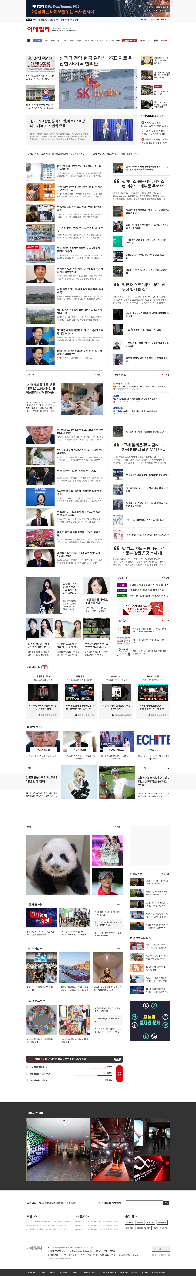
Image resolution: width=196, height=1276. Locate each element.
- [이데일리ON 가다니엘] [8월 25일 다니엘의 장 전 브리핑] (97, 1221)
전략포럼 (140, 1222)
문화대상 (129, 1222)
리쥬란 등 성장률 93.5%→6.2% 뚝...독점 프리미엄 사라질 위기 (155, 124)
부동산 (79, 40)
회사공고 (42, 1272)
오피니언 (110, 40)
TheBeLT (111, 154)
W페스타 (150, 1222)
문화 (87, 40)
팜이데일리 (155, 116)
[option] (76, 19)
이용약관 (74, 1272)
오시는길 (52, 1272)
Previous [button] (52, 768)
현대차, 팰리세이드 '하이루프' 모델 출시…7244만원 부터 (108, 923)
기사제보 (145, 1272)
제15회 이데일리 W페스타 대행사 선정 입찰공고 (57, 1203)
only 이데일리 (122, 383)
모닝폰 (116, 396)
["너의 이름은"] (58, 836)
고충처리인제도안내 (108, 1272)
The (165, 40)
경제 (53, 40)
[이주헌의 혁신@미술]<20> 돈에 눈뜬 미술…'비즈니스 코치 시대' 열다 (108, 1030)
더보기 (99, 375)
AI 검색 (37, 41)
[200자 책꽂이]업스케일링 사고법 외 (107, 1019)
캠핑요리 (129, 1228)
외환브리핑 (118, 408)
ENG (145, 20)
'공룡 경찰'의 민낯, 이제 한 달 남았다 (147, 590)
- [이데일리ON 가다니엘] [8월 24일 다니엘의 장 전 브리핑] (97, 1225)
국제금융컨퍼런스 (143, 1228)
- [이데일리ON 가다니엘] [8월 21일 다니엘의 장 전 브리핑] (97, 1229)
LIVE (29, 20)
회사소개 (31, 1272)
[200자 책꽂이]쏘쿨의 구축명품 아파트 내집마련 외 (107, 1009)
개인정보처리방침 (158, 1272)
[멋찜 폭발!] (107, 869)
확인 (166, 1203)
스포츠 (100, 40)
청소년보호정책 (89, 1272)
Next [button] (54, 768)
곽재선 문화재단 (160, 1228)
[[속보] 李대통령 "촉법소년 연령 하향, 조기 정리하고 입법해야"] (64, 361)
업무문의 (63, 1272)
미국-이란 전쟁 (124, 154)
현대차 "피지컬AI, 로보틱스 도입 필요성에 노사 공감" (108, 934)
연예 (93, 40)
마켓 (155, 40)
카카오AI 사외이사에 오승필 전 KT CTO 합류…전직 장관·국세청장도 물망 (141, 386)
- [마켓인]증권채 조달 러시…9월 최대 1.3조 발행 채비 (46, 1225)
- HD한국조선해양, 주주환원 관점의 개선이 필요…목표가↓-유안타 (48, 1221)
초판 (162, 20)
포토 (118, 40)
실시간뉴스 (33, 154)
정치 (59, 40)
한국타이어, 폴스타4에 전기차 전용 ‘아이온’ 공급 (107, 913)
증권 (72, 40)
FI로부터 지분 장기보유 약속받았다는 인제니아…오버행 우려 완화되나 (155, 141)
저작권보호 (124, 1272)
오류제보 (134, 1272)
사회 (66, 40)
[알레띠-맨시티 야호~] (107, 836)
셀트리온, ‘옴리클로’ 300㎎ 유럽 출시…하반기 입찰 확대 (155, 133)
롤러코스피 (139, 154)
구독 (152, 20)
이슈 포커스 (99, 154)
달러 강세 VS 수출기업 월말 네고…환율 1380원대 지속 (135, 411)
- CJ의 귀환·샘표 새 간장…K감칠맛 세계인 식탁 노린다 (47, 1229)
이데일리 (51, 29)
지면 (157, 20)
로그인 (167, 20)
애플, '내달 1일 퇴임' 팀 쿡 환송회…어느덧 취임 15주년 (135, 399)
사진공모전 (162, 1222)
